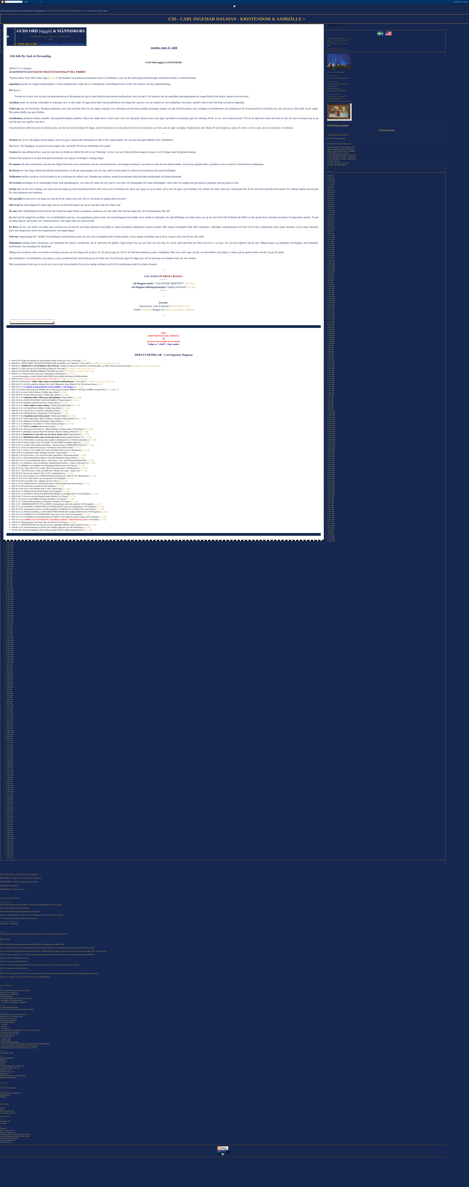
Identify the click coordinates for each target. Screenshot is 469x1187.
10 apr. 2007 (330, 533)
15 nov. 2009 (331, 239)
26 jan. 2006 (9, 701)
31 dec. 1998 (9, 848)
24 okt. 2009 (331, 247)
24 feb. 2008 (331, 478)
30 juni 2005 (9, 727)
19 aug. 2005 (9, 721)
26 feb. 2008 (331, 474)
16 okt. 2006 (9, 556)
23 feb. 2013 (331, 200)
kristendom (178, 309)
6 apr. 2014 (330, 189)
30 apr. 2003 (9, 783)
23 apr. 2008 (330, 372)
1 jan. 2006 (9, 703)
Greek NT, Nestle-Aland (7, 1072)
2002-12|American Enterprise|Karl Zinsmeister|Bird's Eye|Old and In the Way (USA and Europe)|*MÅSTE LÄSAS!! (34, 934)
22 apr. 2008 (330, 374)
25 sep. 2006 (9, 597)
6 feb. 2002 (9, 813)
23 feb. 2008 (331, 480)
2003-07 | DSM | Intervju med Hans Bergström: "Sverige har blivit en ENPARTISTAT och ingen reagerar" (31, 905)
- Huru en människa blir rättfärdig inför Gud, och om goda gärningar (20, 1030)
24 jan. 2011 (330, 218)
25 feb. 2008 (331, 476)
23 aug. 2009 (331, 265)
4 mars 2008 (330, 461)
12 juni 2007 (331, 529)
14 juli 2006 (9, 687)
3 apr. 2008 (330, 406)
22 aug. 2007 (331, 525)
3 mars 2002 (9, 809)
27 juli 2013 (330, 193)
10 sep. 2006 (9, 625)
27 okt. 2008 (331, 320)
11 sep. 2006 (9, 623)
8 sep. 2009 (330, 255)
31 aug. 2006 (9, 637)
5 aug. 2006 (9, 664)
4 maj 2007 (330, 531)
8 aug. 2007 (330, 527)
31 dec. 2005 (9, 705)
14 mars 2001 (10, 838)
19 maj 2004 (9, 764)
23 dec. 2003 (9, 772)
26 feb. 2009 (331, 300)
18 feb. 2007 (331, 535)
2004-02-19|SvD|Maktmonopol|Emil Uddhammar (14, 908)
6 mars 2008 (330, 457)
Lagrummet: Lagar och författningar (10, 1093)
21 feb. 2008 (331, 484)
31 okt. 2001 (9, 824)
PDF (83, 360)
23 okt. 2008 (331, 322)
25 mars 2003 (10, 789)
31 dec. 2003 (9, 770)
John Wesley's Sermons (7, 1053)
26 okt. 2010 (331, 222)
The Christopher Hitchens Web (9, 1138)
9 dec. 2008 (330, 310)
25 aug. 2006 (9, 646)
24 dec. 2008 (331, 306)
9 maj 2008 (330, 345)
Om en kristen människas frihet (9, 1034)
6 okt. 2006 (9, 576)
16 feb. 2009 (331, 302)
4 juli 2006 (9, 689)
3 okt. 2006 (9, 582)
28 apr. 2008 (330, 363)
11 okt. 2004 (9, 752)
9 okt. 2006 (9, 570)
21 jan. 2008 (330, 519)
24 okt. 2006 (331, 541)
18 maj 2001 (9, 830)
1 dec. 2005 (9, 711)
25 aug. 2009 (331, 261)
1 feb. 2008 (330, 507)
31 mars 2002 (10, 807)
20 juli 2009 (330, 275)
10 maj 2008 (330, 343)
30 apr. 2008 (330, 359)
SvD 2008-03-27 (179, 306)
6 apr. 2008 (330, 400)
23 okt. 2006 (9, 543)
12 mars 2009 (331, 298)
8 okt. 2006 (9, 572)
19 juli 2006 (9, 685)
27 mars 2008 (331, 419)
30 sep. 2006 (9, 588)
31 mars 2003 (10, 787)
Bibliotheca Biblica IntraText (8, 1077)
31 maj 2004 (9, 760)
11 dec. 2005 (9, 709)
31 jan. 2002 (9, 815)
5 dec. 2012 (330, 202)
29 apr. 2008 (330, 361)
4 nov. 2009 (330, 241)
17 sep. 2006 (9, 611)
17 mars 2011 (331, 212)
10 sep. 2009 (331, 253)
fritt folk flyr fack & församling (336, 138)
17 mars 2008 (331, 435)
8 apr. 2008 (330, 398)
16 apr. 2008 (330, 386)
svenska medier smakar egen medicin (338, 153)
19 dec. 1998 (9, 850)
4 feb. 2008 (330, 504)
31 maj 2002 (9, 797)
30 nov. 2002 (9, 793)
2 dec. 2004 (9, 744)
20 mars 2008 (331, 429)
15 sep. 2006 (9, 615)
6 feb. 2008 (330, 500)
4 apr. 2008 (330, 404)
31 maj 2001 (9, 828)
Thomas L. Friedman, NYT (8, 1132)
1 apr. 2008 (330, 410)
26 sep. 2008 (331, 324)
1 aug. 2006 (9, 670)
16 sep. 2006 (9, 613)
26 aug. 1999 (9, 846)
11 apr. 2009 (330, 294)
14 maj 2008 (330, 335)
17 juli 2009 (330, 277)
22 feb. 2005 (9, 740)
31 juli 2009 (330, 273)
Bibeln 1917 (3, 1060)
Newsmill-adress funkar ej (108, 363)
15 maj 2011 (330, 206)
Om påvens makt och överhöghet (9, 1032)
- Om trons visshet (5, 1038)
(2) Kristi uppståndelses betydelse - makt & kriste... (342, 157)
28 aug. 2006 (9, 642)
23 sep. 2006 (9, 601)
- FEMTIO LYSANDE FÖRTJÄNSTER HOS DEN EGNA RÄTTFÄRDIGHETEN (25, 1044)
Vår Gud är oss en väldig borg (9, 992)
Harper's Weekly (5, 939)
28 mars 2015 (331, 181)
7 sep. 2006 (9, 627)
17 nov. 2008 (331, 316)
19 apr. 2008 (330, 380)
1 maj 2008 (330, 357)
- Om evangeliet (4, 1028)
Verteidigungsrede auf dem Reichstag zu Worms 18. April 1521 (18, 1048)
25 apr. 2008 (330, 369)
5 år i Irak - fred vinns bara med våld (337, 163)
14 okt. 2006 (9, 560)
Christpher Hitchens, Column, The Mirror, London (15, 1136)
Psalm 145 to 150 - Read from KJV (336, 72)
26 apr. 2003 (9, 785)
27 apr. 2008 (330, 365)
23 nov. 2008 (331, 314)
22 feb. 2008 (331, 482)
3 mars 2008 (330, 462)
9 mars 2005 (9, 734)
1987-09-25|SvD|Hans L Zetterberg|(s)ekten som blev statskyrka (18, 918)
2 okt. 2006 (9, 584)
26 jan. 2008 (330, 515)
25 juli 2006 (9, 678)
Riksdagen (3, 1097)
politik (168, 309)
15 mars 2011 (331, 214)
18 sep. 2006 (9, 609)
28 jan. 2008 (330, 513)
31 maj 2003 (9, 777)
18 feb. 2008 (331, 490)
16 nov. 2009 (331, 238)
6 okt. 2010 (330, 226)
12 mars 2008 (331, 445)
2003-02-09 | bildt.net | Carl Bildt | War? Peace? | (14, 961)
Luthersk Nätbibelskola (7, 1058)
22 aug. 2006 (9, 652)
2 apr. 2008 (330, 408)
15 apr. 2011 (330, 208)
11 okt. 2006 (9, 566)
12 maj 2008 (330, 339)
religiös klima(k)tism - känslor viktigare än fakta (341, 147)
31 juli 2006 (9, 672)
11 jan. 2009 (330, 304)
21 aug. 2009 (331, 267)
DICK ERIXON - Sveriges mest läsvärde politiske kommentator (21, 878)
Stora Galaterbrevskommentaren (9, 1042)
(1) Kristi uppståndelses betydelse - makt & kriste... (342, 159)
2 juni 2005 (9, 729)
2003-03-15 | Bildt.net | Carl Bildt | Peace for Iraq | (14, 958)
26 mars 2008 (331, 421)
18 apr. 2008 (330, 382)
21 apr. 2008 (330, 376)
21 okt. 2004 (9, 748)
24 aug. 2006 (9, 648)
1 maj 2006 (9, 697)
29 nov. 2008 (331, 312)
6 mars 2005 (9, 736)
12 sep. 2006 (9, 621)
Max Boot (3, 1128)
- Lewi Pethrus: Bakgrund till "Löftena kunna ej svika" (16, 998)
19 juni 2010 (331, 234)
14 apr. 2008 (330, 390)
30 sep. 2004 (9, 756)
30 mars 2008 (331, 414)
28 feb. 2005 (9, 738)
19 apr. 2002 (9, 803)
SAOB (2, 1109)
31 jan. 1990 (9, 856)
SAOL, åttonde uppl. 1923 (7, 1113)
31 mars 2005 (10, 730)
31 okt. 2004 (9, 746)
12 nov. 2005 (9, 715)
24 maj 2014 (330, 185)
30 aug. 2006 (9, 639)
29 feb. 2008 (331, 468)
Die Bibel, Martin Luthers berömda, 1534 (12, 1066)
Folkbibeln (3, 1062)
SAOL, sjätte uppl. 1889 (7, 1111)
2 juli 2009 (330, 283)
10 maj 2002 (9, 799)
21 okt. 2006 (9, 547)
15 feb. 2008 (331, 494)
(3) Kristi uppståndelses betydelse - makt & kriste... (342, 155)
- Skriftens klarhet (5, 1040)
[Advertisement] (11, 868)
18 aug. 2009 (331, 271)
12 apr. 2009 (330, 292)
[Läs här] (189, 283)
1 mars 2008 (330, 466)
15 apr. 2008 (330, 388)
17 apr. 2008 (330, 384)
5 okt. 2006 (9, 578)
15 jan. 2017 (330, 175)
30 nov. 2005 (9, 713)
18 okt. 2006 (9, 552)
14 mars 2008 (331, 441)
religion (189, 309)
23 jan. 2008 (330, 517)
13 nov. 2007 (331, 523)
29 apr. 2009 (330, 286)
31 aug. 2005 (9, 719)
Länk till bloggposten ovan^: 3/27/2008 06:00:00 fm (31, 321)
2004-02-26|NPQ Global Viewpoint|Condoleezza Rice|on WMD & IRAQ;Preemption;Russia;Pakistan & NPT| (32, 944)
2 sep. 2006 (9, 633)
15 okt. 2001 (9, 826)
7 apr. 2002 (9, 805)
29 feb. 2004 (9, 766)
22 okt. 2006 (9, 545)
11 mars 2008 (331, 447)
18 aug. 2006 (9, 658)
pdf (99, 384)
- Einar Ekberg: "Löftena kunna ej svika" (12, 1000)
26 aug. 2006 (9, 644)
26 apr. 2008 (330, 367)
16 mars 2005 (10, 732)
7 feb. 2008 (330, 498)
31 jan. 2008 (330, 509)
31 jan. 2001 (9, 840)
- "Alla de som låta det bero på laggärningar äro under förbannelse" (19, 1046)
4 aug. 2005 (9, 723)
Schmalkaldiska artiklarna (7, 1022)
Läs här (52, 77)
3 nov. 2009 (330, 243)
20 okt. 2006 (9, 549)
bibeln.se (2, 1064)
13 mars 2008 (331, 443)
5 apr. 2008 (330, 402)
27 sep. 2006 (9, 594)
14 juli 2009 (330, 279)
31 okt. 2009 (331, 245)
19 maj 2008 (330, 329)
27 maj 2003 (9, 779)
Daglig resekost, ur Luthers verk (9, 994)
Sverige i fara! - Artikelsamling (9, 923)
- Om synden (4, 1024)
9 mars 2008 (330, 451)
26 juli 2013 (330, 194)
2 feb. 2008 (330, 506)
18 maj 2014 (330, 187)
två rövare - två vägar (333, 161)
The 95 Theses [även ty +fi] (8, 1018)
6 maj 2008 (330, 351)
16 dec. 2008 (331, 308)
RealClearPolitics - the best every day (12, 889)
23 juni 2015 (331, 179)
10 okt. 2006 (9, 568)
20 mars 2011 (331, 210)
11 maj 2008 (330, 341)
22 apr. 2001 (9, 834)
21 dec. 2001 (9, 820)
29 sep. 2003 (9, 775)
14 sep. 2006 (9, 617)
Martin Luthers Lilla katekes (8, 1020)
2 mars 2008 (330, 464)
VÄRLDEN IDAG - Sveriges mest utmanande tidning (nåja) (19, 881)
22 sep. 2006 (9, 603)
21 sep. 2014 (331, 183)
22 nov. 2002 (9, 795)
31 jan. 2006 (9, 699)
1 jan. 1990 (9, 858)
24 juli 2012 (330, 204)
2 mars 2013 (330, 196)
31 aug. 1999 (9, 844)
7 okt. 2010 (330, 224)
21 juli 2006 (9, 682)
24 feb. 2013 (331, 198)
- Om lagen (3, 1026)
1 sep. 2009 (330, 259)
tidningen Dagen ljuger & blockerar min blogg (340, 149)
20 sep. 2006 (9, 605)
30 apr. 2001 (9, 832)
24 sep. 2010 (331, 230)
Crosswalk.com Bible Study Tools (10, 1068)
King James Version (6, 1070)
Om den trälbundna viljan (7, 1036)
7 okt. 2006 (9, 574)
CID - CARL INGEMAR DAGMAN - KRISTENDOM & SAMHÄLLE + (236, 19)
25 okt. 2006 (331, 539)
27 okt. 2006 (331, 537)
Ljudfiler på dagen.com (6, 996)
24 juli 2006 (9, 680)
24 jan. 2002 (9, 817)
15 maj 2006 (9, 695)
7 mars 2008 (330, 455)
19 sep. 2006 (9, 607)
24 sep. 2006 (9, 599)
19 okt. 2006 (9, 551)
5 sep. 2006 (9, 629)
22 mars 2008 (331, 425)
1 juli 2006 (9, 691)
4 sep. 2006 (9, 631)
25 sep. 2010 (331, 228)
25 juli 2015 (330, 177)
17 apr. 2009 (330, 290)
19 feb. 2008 (331, 488)
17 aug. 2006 (9, 660)
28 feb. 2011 (331, 216)
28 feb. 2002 (9, 811)
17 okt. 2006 (9, 554)
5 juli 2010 (330, 232)
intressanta (146, 309)
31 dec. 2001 (9, 818)
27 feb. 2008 (331, 472)
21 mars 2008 (331, 427)
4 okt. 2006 (9, 580)
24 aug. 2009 (331, 263)
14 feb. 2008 (331, 496)
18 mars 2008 (331, 433)
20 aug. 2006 (9, 654)
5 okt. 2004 (9, 754)
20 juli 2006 (9, 684)
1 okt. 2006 (9, 586)
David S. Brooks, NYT (7, 1130)
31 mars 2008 (331, 412)
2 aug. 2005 (9, 725)
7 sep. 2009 (330, 257)
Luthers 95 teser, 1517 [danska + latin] (11, 1016)
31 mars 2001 (10, 836)
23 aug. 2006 (9, 650)
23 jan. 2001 (9, 842)
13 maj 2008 (330, 337)
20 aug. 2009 (331, 269)
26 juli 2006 (9, 676)
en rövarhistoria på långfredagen (336, 165)
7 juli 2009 (330, 281)
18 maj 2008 (330, 331)
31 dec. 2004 (9, 742)
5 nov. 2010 (330, 220)
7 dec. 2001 (9, 822)
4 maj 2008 (330, 353)
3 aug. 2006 (9, 666)
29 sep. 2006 (9, 590)
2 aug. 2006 (9, 668)
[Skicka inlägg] (52, 321)
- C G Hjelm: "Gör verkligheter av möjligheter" (13, 1002)
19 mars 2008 (331, 431)
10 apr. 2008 (330, 394)
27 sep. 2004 (9, 758)
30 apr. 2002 (9, 801)
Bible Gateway (4, 1074)
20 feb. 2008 (331, 486)
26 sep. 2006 (9, 595)
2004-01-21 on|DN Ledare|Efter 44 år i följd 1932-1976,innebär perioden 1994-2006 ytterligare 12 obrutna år (31, 915)
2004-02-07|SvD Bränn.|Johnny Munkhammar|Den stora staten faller (20, 911)
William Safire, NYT (6, 1142)
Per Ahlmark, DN (5, 1121)
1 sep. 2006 (9, 635)
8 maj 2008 (330, 347)
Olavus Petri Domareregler (8, 1088)
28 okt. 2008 (331, 318)
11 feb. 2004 (9, 768)
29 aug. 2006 (9, 640)
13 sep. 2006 (9, 619)
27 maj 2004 (9, 762)
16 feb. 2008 (331, 492)
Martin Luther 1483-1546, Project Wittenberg (13, 1014)
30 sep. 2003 (9, 774)
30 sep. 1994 (9, 852)
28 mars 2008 (331, 417)
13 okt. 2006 (9, 562)
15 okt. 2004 (9, 750)
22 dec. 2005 (9, 707)
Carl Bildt (3, 1123)
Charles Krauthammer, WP (8, 1140)
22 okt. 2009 (331, 249)
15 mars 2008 (331, 439)
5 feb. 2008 (330, 502)
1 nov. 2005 (9, 717)
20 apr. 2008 (330, 378)
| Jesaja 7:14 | (46, 37)
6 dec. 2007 (330, 521)
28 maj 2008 (330, 328)
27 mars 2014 (331, 191)
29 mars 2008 (331, 416)
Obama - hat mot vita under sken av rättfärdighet (341, 151)
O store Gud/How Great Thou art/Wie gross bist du (15, 990)
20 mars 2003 (10, 791)
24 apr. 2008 (330, 371)
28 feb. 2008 (331, 470)
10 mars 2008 (331, 449)
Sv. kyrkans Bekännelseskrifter (9, 1007)
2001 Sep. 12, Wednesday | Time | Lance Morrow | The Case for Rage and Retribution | (25, 977)
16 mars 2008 (331, 437)
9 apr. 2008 (330, 396)
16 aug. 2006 (9, 662)
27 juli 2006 (9, 674)
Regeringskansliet (5, 1095)
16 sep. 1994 (9, 854)
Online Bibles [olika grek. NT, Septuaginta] (12, 1075)
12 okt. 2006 (9, 564)
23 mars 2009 (331, 296)
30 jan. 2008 (330, 511)
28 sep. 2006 (9, 592)
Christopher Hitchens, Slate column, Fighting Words (15, 1134)
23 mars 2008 (331, 423)
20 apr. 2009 (330, 288)
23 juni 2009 (331, 284)
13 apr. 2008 (330, 392)
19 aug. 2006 (9, 656)
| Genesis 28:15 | (53, 37)
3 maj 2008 (330, 355)
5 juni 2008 (330, 326)
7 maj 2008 (330, 349)
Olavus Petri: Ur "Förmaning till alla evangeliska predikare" (17, 1009)
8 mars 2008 (330, 453)
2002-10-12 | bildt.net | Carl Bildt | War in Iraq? (13, 968)
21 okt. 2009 (331, 251)
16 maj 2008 (330, 333)
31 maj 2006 (9, 693)
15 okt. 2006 (9, 558)
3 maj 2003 (9, 781)
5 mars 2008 (330, 459)
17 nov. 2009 (331, 236)
